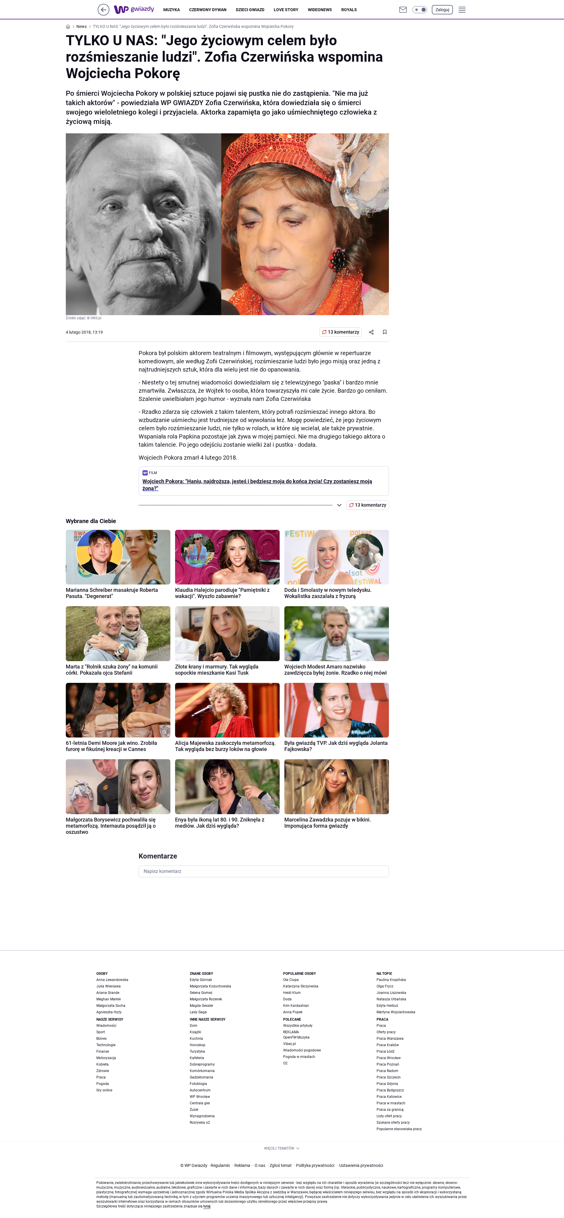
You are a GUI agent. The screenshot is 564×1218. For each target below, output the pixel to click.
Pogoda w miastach (299, 1057)
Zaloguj (442, 9)
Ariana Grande (107, 993)
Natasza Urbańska (391, 999)
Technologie (105, 1045)
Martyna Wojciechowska (396, 1012)
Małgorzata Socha (110, 1006)
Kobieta (102, 1064)
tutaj (206, 1206)
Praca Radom (387, 1071)
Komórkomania (202, 1071)
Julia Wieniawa (108, 986)
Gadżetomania (201, 1077)
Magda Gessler (201, 1006)
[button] (419, 9)
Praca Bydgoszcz (390, 1090)
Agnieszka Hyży (109, 1012)
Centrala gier (200, 1103)
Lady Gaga (198, 1012)
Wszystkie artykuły (298, 1026)
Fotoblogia (198, 1084)
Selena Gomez (201, 993)
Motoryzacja (106, 1058)
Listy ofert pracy (389, 1116)
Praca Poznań (388, 1064)
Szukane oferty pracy (393, 1122)
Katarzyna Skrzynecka (300, 986)
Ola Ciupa (291, 980)
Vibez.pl (289, 1044)
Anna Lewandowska (112, 980)
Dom (193, 1026)
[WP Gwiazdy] (138, 9)
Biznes (101, 1038)
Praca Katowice (389, 1097)
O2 (285, 1063)
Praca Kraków (388, 1045)
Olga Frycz (385, 986)
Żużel (194, 1110)
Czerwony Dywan (207, 9)
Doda (287, 999)
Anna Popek (293, 1012)
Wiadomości (106, 1026)
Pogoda (102, 1084)
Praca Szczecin (389, 1077)
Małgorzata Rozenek (206, 999)
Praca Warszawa (390, 1038)
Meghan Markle (108, 999)
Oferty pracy (386, 1032)
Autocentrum (200, 1090)
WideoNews (320, 9)
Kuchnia (196, 1038)
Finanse (102, 1051)
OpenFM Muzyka (296, 1037)
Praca (101, 1077)
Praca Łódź (386, 1051)
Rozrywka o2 (200, 1122)
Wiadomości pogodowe (302, 1050)
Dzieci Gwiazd (250, 9)
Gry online (104, 1090)
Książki (195, 1032)
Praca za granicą (390, 1110)
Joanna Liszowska (391, 993)
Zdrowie (102, 1071)
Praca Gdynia (387, 1084)
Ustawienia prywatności (360, 1165)
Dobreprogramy (202, 1064)
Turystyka (197, 1051)
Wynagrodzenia (202, 1116)
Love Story (286, 9)
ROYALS (349, 9)
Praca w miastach (391, 1103)
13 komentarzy (343, 332)
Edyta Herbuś (387, 1006)
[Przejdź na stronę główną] (104, 14)
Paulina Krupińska (391, 980)
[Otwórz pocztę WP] (403, 9)
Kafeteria (197, 1058)
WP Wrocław (200, 1097)
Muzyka (171, 9)
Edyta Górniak (201, 980)
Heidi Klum (292, 993)
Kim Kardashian (296, 1006)
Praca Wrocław (389, 1058)
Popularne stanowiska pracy (399, 1129)
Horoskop (197, 1045)
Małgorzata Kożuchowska (210, 986)
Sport (100, 1032)
